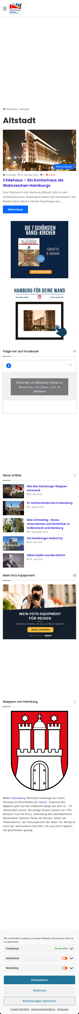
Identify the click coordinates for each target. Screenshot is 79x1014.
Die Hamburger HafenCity (45, 538)
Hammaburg (18, 798)
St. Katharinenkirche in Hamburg (49, 503)
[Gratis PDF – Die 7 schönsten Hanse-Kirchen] (39, 249)
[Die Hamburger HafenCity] (13, 543)
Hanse (42, 802)
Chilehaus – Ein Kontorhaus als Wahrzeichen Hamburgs (33, 182)
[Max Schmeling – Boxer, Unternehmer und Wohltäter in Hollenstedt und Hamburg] (13, 525)
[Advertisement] (39, 60)
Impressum (63, 1009)
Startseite (11, 109)
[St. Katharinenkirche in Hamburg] (13, 508)
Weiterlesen (15, 209)
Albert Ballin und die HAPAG (46, 555)
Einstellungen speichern (39, 1001)
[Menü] (5, 10)
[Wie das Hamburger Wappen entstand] (13, 491)
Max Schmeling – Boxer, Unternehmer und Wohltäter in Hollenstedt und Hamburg (48, 524)
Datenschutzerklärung (43, 1009)
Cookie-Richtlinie (20, 1009)
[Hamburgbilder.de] (16, 8)
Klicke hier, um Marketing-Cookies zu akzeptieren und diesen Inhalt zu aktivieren (39, 387)
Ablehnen (39, 990)
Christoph (11, 174)
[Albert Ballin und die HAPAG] (13, 560)
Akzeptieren (39, 980)
